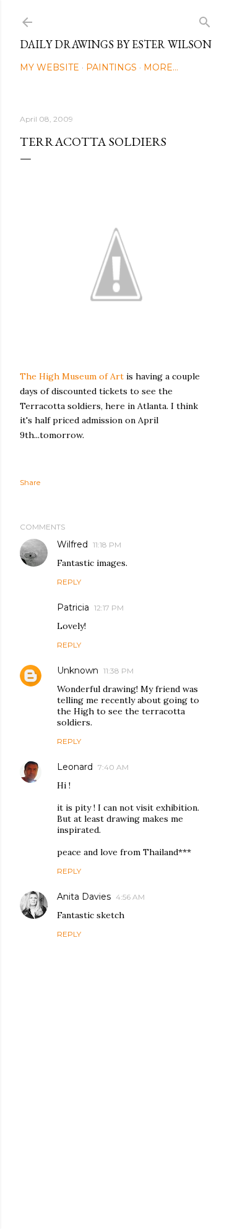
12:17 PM (109, 607)
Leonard (75, 766)
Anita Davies (84, 896)
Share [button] (30, 482)
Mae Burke (149, 1193)
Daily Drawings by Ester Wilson (116, 44)
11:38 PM (118, 670)
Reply (69, 581)
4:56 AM (130, 897)
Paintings (111, 67)
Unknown (77, 670)
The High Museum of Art (72, 376)
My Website (49, 67)
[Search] (204, 19)
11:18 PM (107, 544)
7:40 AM (113, 767)
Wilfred (72, 544)
